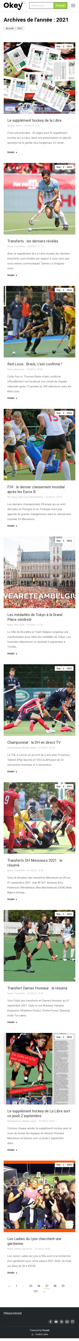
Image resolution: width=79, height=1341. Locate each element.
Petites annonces (23, 1249)
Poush (45, 1330)
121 (35, 1291)
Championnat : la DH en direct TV (34, 742)
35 (30, 1286)
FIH (8, 497)
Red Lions (19, 369)
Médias (11, 125)
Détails (11, 152)
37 (46, 1286)
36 (38, 1286)
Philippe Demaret (13, 1313)
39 (63, 1286)
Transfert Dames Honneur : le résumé (37, 988)
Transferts (19, 246)
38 (54, 1286)
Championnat (14, 747)
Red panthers (36, 497)
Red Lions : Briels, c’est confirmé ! (34, 364)
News (19, 125)
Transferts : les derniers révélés (32, 241)
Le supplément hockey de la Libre (34, 120)
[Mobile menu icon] (73, 5)
